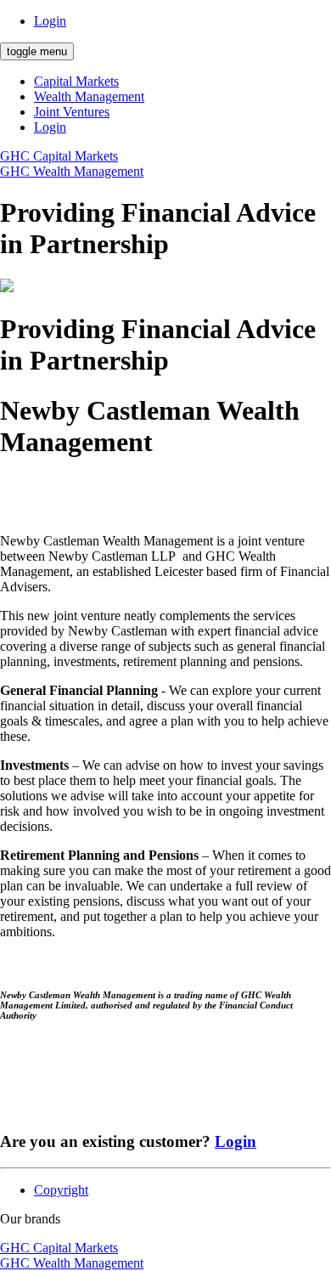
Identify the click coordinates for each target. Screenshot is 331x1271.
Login (50, 21)
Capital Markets (76, 81)
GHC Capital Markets (59, 156)
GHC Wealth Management (71, 171)
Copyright (61, 1190)
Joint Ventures (71, 112)
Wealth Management (89, 96)
